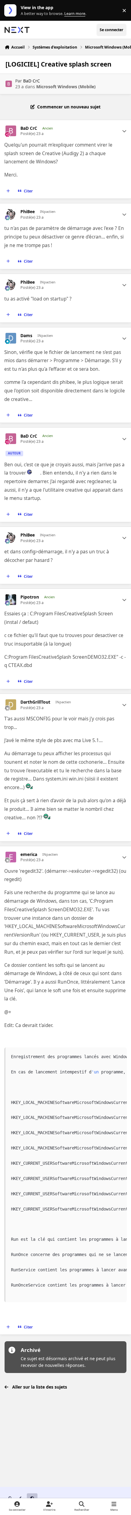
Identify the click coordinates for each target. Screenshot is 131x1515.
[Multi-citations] (8, 191)
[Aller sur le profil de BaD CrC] (8, 84)
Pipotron (29, 597)
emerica (28, 854)
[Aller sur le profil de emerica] (10, 857)
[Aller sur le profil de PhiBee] (10, 214)
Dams (26, 335)
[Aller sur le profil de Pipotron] (10, 599)
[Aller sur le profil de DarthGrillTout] (10, 704)
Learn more (11, 10)
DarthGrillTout (35, 702)
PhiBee (27, 211)
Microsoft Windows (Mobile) (66, 86)
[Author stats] (124, 131)
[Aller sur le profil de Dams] (10, 338)
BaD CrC (31, 81)
